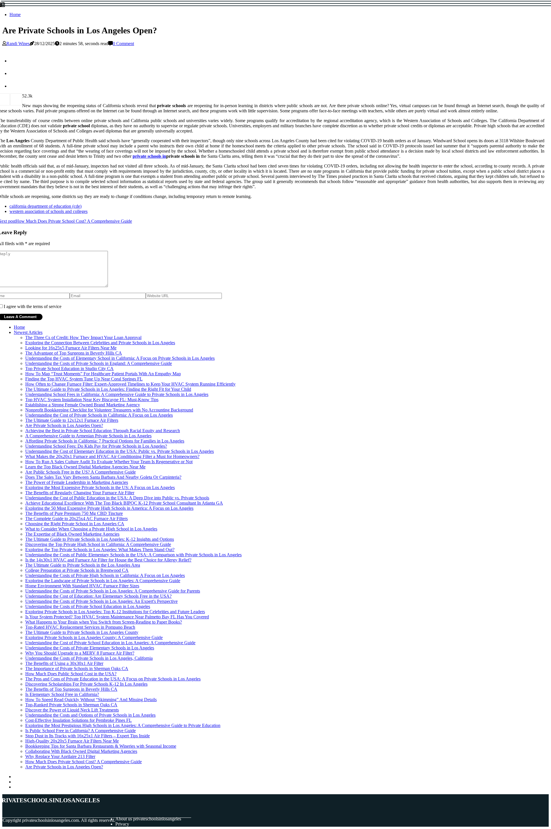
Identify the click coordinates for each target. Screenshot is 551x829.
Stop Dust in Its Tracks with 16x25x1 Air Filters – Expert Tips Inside (87, 735)
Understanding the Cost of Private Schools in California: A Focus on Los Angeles (99, 415)
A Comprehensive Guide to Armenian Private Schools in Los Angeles (88, 435)
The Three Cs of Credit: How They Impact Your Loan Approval (83, 337)
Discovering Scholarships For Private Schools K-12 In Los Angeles (86, 684)
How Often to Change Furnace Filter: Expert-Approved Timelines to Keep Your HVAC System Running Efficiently (130, 384)
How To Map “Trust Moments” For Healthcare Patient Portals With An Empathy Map (103, 373)
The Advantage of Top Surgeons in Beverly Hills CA (73, 353)
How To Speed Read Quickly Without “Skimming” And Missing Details (91, 699)
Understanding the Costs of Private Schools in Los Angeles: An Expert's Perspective (101, 601)
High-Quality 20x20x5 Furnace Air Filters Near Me (72, 740)
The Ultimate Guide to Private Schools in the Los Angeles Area (82, 565)
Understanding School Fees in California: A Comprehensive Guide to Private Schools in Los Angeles (116, 394)
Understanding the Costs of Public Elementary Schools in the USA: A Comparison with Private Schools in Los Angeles (133, 554)
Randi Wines (18, 43)
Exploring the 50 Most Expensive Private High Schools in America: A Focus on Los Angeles (109, 508)
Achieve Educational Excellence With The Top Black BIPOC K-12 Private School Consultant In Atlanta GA (124, 503)
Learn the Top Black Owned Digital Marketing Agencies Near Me (85, 466)
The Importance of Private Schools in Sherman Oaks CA (76, 668)
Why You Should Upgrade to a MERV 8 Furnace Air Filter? (79, 653)
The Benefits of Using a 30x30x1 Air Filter (64, 663)
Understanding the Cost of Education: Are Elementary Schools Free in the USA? (98, 596)
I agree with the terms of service (32, 306)
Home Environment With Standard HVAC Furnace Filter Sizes (82, 585)
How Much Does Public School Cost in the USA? (71, 673)
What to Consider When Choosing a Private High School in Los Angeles (91, 528)
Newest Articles (28, 332)
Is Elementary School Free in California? (62, 694)
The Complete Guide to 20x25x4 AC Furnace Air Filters (76, 518)
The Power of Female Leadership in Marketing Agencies (76, 482)
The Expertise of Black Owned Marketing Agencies (72, 534)
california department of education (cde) (45, 206)
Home (15, 14)
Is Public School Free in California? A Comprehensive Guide (80, 730)
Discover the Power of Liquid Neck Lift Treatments (72, 709)
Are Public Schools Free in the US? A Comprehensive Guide (80, 472)
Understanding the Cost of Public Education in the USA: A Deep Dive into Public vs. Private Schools (117, 497)
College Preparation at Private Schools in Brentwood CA (77, 570)
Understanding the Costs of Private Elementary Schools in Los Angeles (89, 647)
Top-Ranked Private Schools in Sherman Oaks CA (71, 704)
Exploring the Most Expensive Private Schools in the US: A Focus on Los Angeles (100, 487)
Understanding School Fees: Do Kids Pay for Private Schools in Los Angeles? (96, 446)
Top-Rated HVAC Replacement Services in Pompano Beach (80, 627)
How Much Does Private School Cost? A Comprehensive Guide (83, 761)
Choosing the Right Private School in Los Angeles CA (74, 523)
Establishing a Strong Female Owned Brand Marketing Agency (82, 404)
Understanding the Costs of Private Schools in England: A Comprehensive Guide (98, 363)
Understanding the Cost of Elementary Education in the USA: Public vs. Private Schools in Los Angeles (119, 451)
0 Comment (123, 43)
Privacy (122, 824)
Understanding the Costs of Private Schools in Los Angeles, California (89, 658)
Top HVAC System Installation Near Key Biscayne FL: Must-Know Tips (91, 399)
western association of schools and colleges (48, 211)
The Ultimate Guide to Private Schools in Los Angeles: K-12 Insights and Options (99, 539)
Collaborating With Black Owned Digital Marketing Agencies (81, 751)
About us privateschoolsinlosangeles (148, 818)
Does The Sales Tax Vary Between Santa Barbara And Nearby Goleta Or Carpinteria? (103, 477)
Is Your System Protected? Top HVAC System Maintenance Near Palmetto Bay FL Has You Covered (117, 616)
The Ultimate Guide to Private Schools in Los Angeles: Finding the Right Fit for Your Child (108, 389)
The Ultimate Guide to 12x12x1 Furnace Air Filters (71, 420)
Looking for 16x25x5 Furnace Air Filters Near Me (71, 347)
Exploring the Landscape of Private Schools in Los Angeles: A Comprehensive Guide (102, 580)
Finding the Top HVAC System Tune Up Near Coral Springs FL (84, 378)
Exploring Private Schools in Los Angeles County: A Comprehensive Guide (94, 637)
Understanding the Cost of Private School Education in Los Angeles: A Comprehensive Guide (110, 642)
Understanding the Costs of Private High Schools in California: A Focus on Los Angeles (105, 575)
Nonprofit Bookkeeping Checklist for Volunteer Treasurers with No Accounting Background (109, 409)
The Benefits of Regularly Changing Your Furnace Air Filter (79, 492)
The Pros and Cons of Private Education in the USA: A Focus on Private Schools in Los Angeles (113, 678)
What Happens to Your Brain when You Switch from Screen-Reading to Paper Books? (103, 622)
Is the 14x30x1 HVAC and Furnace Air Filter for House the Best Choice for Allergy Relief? (108, 559)
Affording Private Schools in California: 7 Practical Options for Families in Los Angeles (104, 440)
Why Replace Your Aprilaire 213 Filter (60, 756)
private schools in (149, 156)
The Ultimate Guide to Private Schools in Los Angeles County (81, 632)
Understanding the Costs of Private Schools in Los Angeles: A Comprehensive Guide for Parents (112, 590)
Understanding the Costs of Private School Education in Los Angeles (87, 606)
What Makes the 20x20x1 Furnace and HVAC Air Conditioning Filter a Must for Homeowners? (112, 456)
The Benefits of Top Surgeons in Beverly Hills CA (71, 689)
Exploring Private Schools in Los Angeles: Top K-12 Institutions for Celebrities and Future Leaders (115, 611)
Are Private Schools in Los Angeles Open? (64, 425)
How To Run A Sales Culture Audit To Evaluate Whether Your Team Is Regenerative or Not (109, 461)
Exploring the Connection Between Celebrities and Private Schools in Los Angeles (100, 342)
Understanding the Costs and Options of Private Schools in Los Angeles (90, 715)
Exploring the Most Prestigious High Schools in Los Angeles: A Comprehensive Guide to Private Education (122, 725)
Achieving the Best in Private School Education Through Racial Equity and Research (102, 430)
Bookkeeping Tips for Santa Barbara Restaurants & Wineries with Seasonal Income (100, 746)
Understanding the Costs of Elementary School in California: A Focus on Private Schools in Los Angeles (120, 358)
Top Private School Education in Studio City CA (69, 368)
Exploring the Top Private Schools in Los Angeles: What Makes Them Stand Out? (99, 549)
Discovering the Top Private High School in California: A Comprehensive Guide (98, 544)
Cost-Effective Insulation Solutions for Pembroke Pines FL (78, 720)
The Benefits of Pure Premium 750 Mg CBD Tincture (74, 513)
